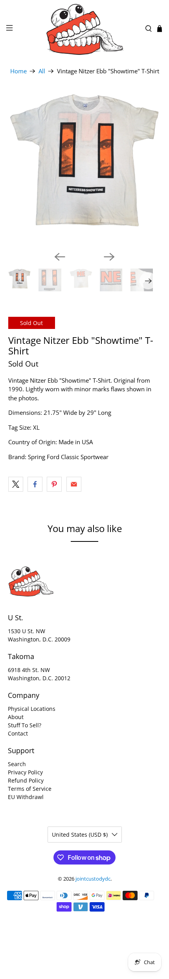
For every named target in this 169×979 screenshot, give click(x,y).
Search (17, 764)
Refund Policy (26, 780)
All (42, 71)
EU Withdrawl (26, 797)
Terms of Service (29, 788)
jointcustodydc (92, 878)
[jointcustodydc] (84, 28)
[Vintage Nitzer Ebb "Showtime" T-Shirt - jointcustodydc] (84, 169)
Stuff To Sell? (24, 725)
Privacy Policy (25, 772)
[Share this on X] (15, 484)
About (16, 717)
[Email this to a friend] (73, 484)
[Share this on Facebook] (35, 484)
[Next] (109, 257)
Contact (18, 733)
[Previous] (60, 257)
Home (18, 71)
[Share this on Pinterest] (54, 484)
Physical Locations (31, 708)
